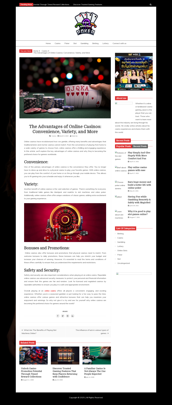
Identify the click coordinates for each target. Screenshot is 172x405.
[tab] (123, 146)
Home (48, 43)
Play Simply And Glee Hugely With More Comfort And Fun (139, 155)
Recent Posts (140, 146)
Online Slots (122, 250)
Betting (95, 43)
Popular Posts (123, 146)
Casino (57, 43)
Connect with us (119, 43)
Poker (66, 43)
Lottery (105, 43)
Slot (75, 43)
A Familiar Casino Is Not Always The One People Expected (95, 371)
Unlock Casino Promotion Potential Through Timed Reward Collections (38, 4)
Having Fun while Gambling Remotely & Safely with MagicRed (139, 200)
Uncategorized (123, 263)
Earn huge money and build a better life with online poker (139, 185)
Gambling (84, 43)
